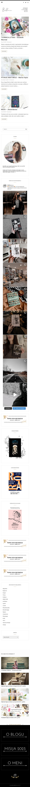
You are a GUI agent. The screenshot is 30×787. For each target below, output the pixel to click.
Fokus (4, 595)
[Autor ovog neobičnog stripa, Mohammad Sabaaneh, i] (15, 227)
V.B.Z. (4, 620)
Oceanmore (5, 614)
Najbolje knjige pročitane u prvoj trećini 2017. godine (13, 701)
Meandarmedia (6, 607)
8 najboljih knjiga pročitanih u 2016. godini (10, 717)
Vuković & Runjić (6, 622)
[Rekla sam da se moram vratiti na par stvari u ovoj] (15, 203)
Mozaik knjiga (6, 609)
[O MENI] (15, 152)
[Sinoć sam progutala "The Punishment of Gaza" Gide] (15, 323)
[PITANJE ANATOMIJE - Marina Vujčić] (15, 66)
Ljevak (4, 603)
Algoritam (5, 588)
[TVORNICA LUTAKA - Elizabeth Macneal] (15, 26)
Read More (4, 51)
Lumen (4, 605)
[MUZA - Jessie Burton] (15, 101)
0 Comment (9, 42)
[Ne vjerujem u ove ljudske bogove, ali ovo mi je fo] (15, 395)
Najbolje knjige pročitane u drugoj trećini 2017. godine (13, 686)
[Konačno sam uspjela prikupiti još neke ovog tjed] (15, 299)
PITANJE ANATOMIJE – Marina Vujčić (14, 77)
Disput (4, 592)
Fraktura (4, 597)
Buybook (5, 590)
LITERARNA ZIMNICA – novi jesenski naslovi (11, 670)
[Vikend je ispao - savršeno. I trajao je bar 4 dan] (15, 371)
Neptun (4, 612)
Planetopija (5, 616)
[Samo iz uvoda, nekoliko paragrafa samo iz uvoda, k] (15, 347)
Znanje (4, 624)
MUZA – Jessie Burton (9, 109)
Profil (4, 618)
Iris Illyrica (5, 601)
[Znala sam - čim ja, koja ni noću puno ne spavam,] (15, 275)
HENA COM (5, 599)
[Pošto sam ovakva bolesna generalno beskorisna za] (15, 251)
